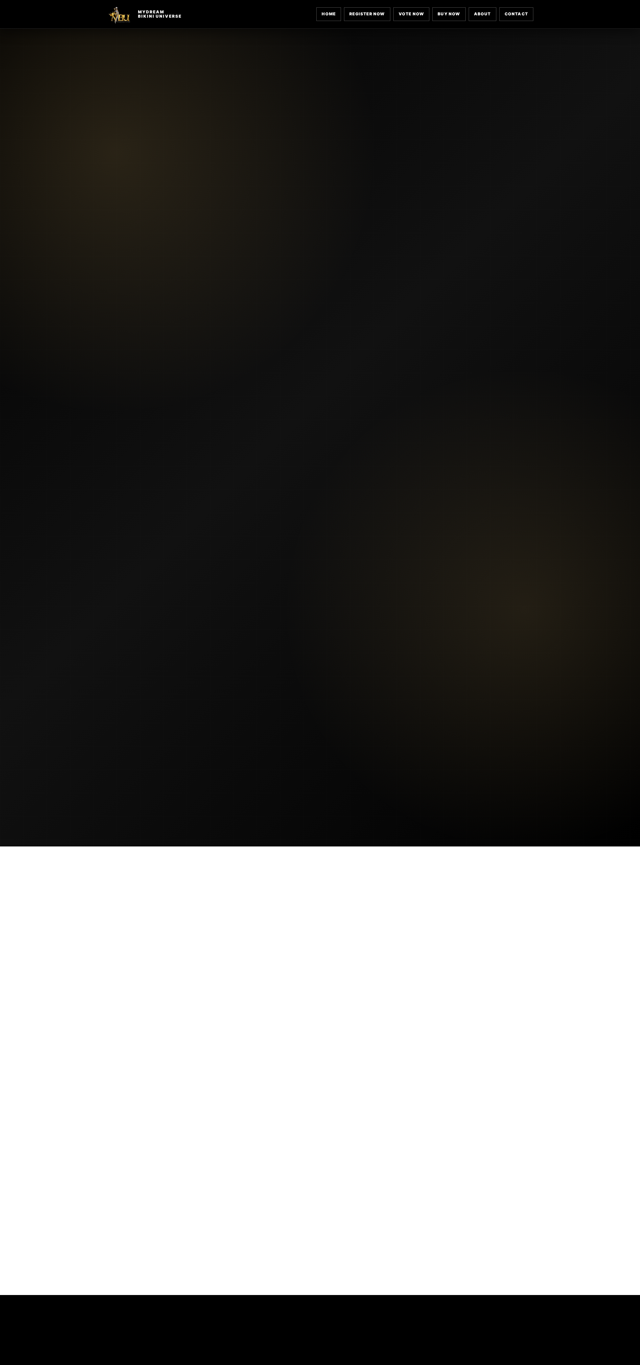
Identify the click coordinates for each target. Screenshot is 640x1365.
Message (326, 1146)
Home (329, 13)
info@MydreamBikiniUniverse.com (176, 1031)
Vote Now (411, 13)
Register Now (367, 13)
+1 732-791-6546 (429, 1031)
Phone (323, 1116)
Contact (516, 13)
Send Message (411, 1213)
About (482, 13)
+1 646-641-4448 (289, 1031)
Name (322, 1087)
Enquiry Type (432, 1116)
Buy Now (449, 13)
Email (421, 1087)
